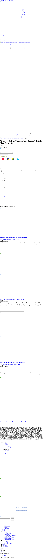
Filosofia (13, 239)
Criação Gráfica (24, 21)
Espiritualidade (8, 239)
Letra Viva (24, 12)
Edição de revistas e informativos (24, 22)
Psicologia (18, 299)
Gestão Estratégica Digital (23, 24)
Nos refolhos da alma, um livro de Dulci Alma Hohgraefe (13, 421)
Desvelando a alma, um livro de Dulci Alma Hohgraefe (12, 362)
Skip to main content (10, 0)
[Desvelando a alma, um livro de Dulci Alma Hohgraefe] (12, 335)
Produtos (23, 29)
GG (5, 189)
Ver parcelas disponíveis (5, 148)
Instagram (6, 444)
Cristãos (4, 239)
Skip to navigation (3, 0)
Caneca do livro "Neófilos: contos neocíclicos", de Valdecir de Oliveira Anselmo (14, 135)
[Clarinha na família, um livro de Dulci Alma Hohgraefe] (12, 273)
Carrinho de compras (23, 31)
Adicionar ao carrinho (3, 154)
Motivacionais (13, 299)
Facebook (6, 443)
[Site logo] (4, 7)
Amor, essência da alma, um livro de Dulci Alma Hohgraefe (13, 237)
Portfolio (23, 14)
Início (1, 133)
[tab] (22, 164)
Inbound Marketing (23, 23)
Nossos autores (7, 451)
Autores (23, 11)
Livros (5, 133)
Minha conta (24, 30)
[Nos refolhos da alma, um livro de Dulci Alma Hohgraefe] (12, 402)
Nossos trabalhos (7, 452)
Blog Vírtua (6, 450)
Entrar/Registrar (5, 546)
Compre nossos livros (8, 447)
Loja (3, 133)
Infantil (4, 299)
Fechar (1, 549)
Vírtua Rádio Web (7, 446)
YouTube (6, 445)
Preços (24, 19)
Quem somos (23, 15)
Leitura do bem (23, 13)
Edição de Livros (24, 20)
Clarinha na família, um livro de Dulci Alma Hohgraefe (12, 297)
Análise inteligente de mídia (9, 539)
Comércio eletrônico (23, 25)
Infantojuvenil (8, 299)
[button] (4, 310)
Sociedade (17, 239)
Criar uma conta (3, 555)
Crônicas (4, 364)
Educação (8, 423)
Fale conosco (6, 453)
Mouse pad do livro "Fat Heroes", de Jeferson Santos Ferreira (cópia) (12, 138)
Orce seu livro (6, 454)
